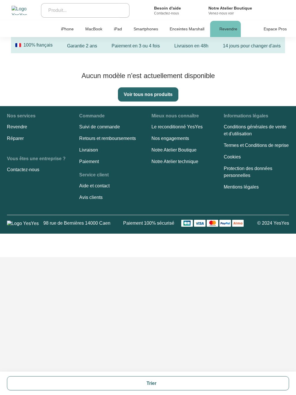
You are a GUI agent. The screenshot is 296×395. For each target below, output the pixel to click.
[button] (21, 116)
